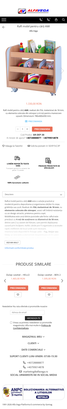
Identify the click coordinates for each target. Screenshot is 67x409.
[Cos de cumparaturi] (56, 20)
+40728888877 (35, 362)
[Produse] (4, 20)
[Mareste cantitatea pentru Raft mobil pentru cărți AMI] (27, 129)
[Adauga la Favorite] (18, 294)
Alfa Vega (33, 30)
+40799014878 (35, 367)
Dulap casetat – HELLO (18, 274)
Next (62, 71)
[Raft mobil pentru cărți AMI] (33, 67)
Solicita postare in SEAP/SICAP (45, 145)
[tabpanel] (33, 67)
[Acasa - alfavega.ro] (33, 11)
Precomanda (42, 129)
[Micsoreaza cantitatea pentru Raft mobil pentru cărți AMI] (18, 129)
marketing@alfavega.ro (35, 371)
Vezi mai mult (12, 242)
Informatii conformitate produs (19, 247)
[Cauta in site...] (63, 20)
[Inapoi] (2, 27)
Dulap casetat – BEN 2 (49, 274)
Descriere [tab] (9, 194)
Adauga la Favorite (14, 145)
